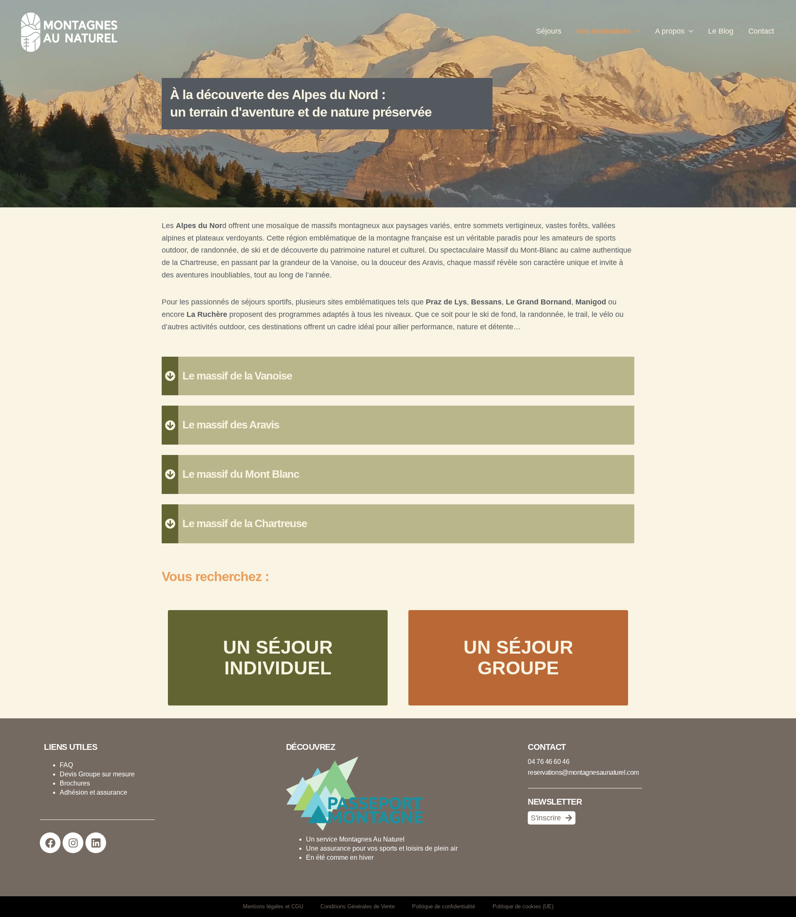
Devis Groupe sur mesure (97, 774)
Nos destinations (603, 31)
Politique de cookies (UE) (523, 906)
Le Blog (720, 31)
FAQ (66, 765)
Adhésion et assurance (93, 792)
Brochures (75, 783)
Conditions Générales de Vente (357, 906)
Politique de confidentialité (443, 906)
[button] (635, 31)
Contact (761, 31)
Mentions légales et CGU (273, 906)
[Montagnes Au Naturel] (66, 31)
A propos (669, 31)
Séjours (548, 31)
